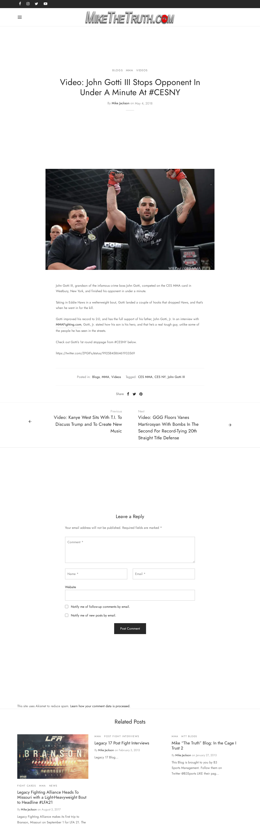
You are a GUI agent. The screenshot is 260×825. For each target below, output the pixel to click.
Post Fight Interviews (121, 736)
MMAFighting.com (68, 324)
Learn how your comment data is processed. (100, 706)
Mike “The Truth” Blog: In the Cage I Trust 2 (204, 745)
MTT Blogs (189, 736)
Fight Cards (26, 786)
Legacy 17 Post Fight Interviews (121, 743)
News (53, 786)
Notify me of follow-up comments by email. (100, 606)
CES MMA (145, 377)
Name (72, 574)
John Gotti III (176, 377)
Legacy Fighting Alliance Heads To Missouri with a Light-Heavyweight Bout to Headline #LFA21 (51, 797)
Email (140, 574)
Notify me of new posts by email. (93, 615)
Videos (142, 70)
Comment (75, 542)
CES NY (160, 377)
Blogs (117, 70)
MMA (129, 70)
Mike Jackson (120, 103)
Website (70, 587)
